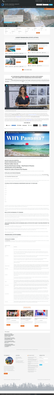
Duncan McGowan (14, 320)
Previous (2, 18)
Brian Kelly (27, 320)
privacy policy (32, 394)
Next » (28, 69)
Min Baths (35, 28)
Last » (30, 69)
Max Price (6, 31)
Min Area (13, 31)
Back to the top (48, 379)
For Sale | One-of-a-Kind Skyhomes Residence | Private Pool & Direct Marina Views (15, 43)
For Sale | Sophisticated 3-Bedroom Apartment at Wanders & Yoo (38, 43)
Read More (5, 373)
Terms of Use (42, 379)
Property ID (26, 31)
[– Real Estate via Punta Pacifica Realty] (10, 4)
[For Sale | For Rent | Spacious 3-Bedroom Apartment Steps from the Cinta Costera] (10, 61)
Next (52, 18)
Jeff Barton (41, 320)
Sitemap (45, 379)
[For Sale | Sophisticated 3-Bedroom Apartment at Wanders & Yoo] (33, 48)
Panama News (27, 307)
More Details (40, 48)
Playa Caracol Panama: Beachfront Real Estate (11, 17)
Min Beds (28, 28)
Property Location (18, 28)
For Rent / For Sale (7, 28)
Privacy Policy (39, 379)
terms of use (38, 394)
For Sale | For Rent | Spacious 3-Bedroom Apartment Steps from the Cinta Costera (16, 56)
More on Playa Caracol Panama (7, 22)
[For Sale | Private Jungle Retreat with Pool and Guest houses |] (33, 61)
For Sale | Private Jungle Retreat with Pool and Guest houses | (38, 56)
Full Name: (40, 357)
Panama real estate (28, 119)
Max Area (20, 31)
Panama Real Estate (13, 379)
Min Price (42, 28)
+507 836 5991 (49, 8)
